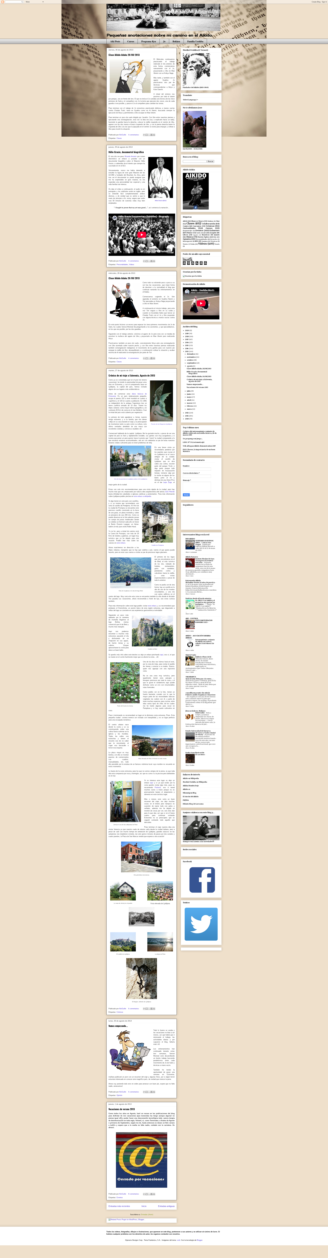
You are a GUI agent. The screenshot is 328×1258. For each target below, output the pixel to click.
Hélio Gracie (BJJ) (160, 200)
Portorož (158, 787)
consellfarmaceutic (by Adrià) (198, 693)
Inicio (144, 1206)
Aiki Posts (115, 41)
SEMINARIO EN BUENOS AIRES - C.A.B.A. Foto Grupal (204, 543)
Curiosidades (189, 228)
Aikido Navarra (192, 557)
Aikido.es (186, 789)
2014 (187, 348)
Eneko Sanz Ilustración (195, 753)
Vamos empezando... (118, 1026)
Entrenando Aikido (193, 580)
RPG (196, 241)
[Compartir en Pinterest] (154, 135)
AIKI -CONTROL (192, 618)
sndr (178, 1240)
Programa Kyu (148, 41)
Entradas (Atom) (147, 1214)
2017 (187, 339)
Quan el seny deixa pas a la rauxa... (199, 679)
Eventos (120, 1197)
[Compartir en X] (149, 135)
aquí (161, 655)
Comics (186, 226)
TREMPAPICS (191, 677)
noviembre (191, 357)
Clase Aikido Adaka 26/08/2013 (124, 278)
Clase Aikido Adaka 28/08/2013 (124, 54)
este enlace (121, 543)
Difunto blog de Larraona (193, 804)
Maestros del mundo (210, 235)
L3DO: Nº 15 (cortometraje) (193, 442)
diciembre (191, 354)
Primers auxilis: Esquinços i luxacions (201, 695)
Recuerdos (214, 239)
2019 (187, 333)
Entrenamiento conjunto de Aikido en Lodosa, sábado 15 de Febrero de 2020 (205, 642)
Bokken (176, 41)
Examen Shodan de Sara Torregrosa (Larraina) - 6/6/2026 (204, 561)
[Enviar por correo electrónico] (144, 135)
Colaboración (208, 224)
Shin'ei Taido (191, 655)
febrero (190, 406)
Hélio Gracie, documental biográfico (126, 152)
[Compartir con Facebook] (151, 135)
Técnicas (214, 241)
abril (189, 400)
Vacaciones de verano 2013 (122, 1109)
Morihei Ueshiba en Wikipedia (195, 782)
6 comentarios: (134, 1009)
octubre (190, 360)
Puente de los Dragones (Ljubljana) (161, 424)
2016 (187, 342)
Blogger (199, 1240)
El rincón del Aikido (190, 797)
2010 (187, 419)
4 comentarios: (134, 135)
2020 (187, 330)
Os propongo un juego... (193, 439)
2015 (187, 345)
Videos (131, 264)
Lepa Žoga (167, 482)
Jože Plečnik (170, 492)
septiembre (192, 363)
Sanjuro (205, 241)
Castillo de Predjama (158, 545)
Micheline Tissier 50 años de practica (200, 582)
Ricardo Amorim (131, 156)
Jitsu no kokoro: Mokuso (195, 711)
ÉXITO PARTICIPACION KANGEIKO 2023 (203, 621)
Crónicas (120, 1012)
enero (189, 409)
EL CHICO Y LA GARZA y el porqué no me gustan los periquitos (205, 602)
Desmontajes (187, 231)
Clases (119, 138)
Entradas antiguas (166, 1206)
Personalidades (122, 264)
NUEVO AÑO (200, 713)
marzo (190, 403)
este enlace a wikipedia (142, 496)
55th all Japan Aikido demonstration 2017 (199, 446)
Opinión (119, 1095)
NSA (214, 237)
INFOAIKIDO (190, 539)
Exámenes (214, 230)
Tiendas (185, 244)
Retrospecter (187, 241)
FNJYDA (186, 800)
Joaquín (213, 233)
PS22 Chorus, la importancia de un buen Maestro (199, 450)
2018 (187, 336)
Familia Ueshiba (195, 41)
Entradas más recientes (119, 1206)
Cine (217, 221)
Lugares (195, 235)
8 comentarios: (134, 1194)
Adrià (185, 221)
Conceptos (197, 226)
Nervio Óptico (203, 237)
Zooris (217, 244)
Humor (190, 233)
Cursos (130, 41)
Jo (164, 41)
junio (189, 394)
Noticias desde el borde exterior (198, 598)
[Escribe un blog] (146, 135)
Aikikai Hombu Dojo (191, 786)
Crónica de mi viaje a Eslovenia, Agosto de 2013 (132, 375)
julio (189, 391)
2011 (187, 416)
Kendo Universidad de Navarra (198, 731)
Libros (185, 235)
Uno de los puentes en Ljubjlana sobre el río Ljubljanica (130, 479)
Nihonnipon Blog (189, 793)
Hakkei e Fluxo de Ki (203, 657)
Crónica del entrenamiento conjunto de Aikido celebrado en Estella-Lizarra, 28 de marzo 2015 (200, 433)
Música (189, 237)
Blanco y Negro (197, 221)
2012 (187, 413)
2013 (187, 351)
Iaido (199, 233)
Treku (192, 244)
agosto (190, 366)
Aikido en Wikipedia (191, 778)
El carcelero (200, 755)
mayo (189, 397)
